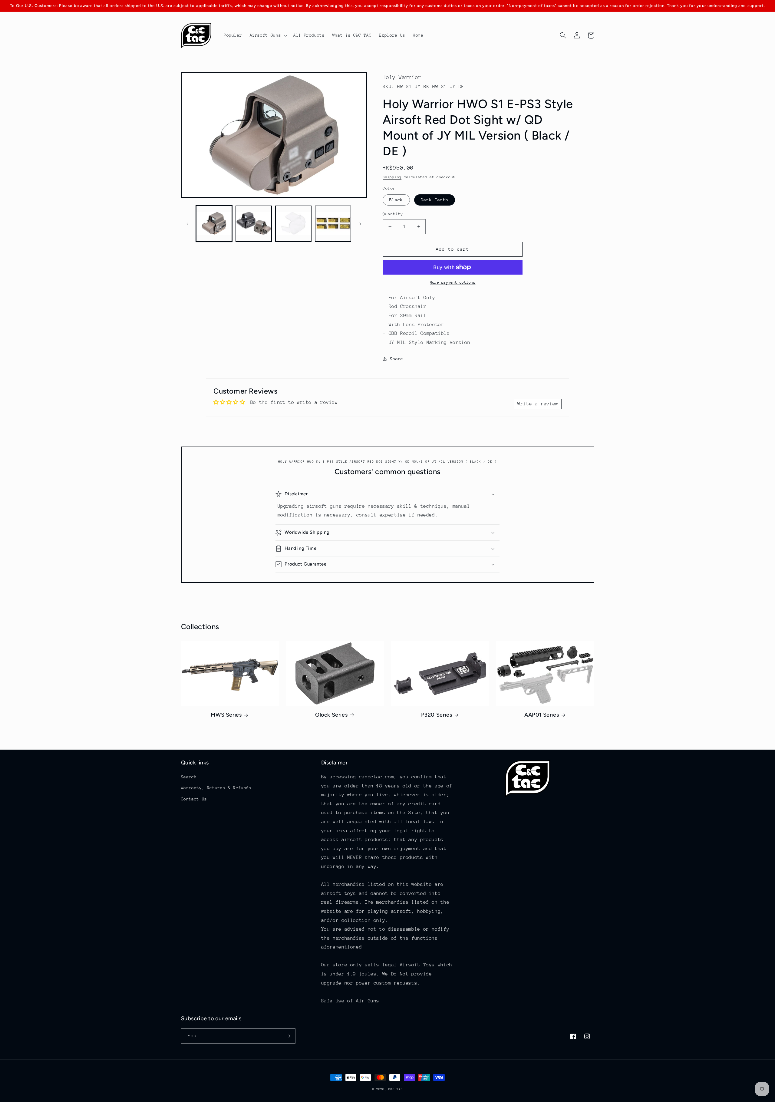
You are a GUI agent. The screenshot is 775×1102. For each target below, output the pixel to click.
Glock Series (331, 714)
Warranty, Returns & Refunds (216, 787)
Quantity (393, 214)
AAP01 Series (541, 714)
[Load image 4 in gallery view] (333, 224)
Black (396, 199)
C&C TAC (395, 1089)
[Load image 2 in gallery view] (254, 224)
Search (189, 776)
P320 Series (436, 714)
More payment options (453, 282)
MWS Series (226, 714)
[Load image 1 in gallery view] (214, 224)
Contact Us (194, 799)
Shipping (392, 177)
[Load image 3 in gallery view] (293, 224)
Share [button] (396, 358)
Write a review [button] (537, 404)
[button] (268, 35)
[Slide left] (187, 223)
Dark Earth (434, 199)
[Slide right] (360, 223)
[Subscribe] (288, 1035)
